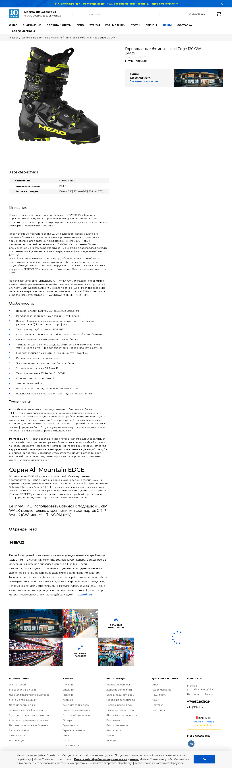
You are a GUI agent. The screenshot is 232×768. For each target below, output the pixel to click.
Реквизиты (158, 709)
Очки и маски (17, 735)
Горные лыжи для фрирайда (26, 709)
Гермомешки (70, 725)
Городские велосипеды (120, 699)
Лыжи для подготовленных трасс (29, 694)
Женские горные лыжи (23, 699)
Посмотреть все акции (144, 81)
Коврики (68, 699)
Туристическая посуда (76, 709)
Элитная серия (18, 684)
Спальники (69, 689)
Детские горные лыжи (22, 704)
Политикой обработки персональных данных (106, 759)
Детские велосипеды (119, 704)
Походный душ (71, 745)
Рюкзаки (68, 694)
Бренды (151, 25)
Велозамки (113, 720)
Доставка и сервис (166, 678)
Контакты (194, 678)
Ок (204, 759)
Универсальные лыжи (22, 689)
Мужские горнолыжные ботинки (29, 715)
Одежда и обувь (58, 25)
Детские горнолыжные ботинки (28, 725)
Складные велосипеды (120, 709)
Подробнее (84, 594)
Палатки (68, 684)
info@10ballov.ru (196, 707)
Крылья (110, 735)
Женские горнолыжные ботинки (29, 720)
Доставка (184, 25)
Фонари (67, 720)
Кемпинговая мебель (76, 704)
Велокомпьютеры (117, 725)
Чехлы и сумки (17, 740)
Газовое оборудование (77, 715)
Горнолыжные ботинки (35, 37)
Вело (80, 25)
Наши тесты (159, 694)
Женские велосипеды (119, 689)
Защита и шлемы (19, 730)
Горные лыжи (115, 25)
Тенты (66, 735)
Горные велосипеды (118, 684)
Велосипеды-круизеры (120, 694)
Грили (66, 740)
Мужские (56, 37)
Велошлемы (113, 730)
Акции (166, 25)
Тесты (135, 25)
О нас (13, 25)
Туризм (94, 25)
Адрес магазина (23, 31)
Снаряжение (32, 25)
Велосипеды (115, 678)
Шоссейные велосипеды (121, 715)
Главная (13, 37)
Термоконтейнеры (74, 730)
